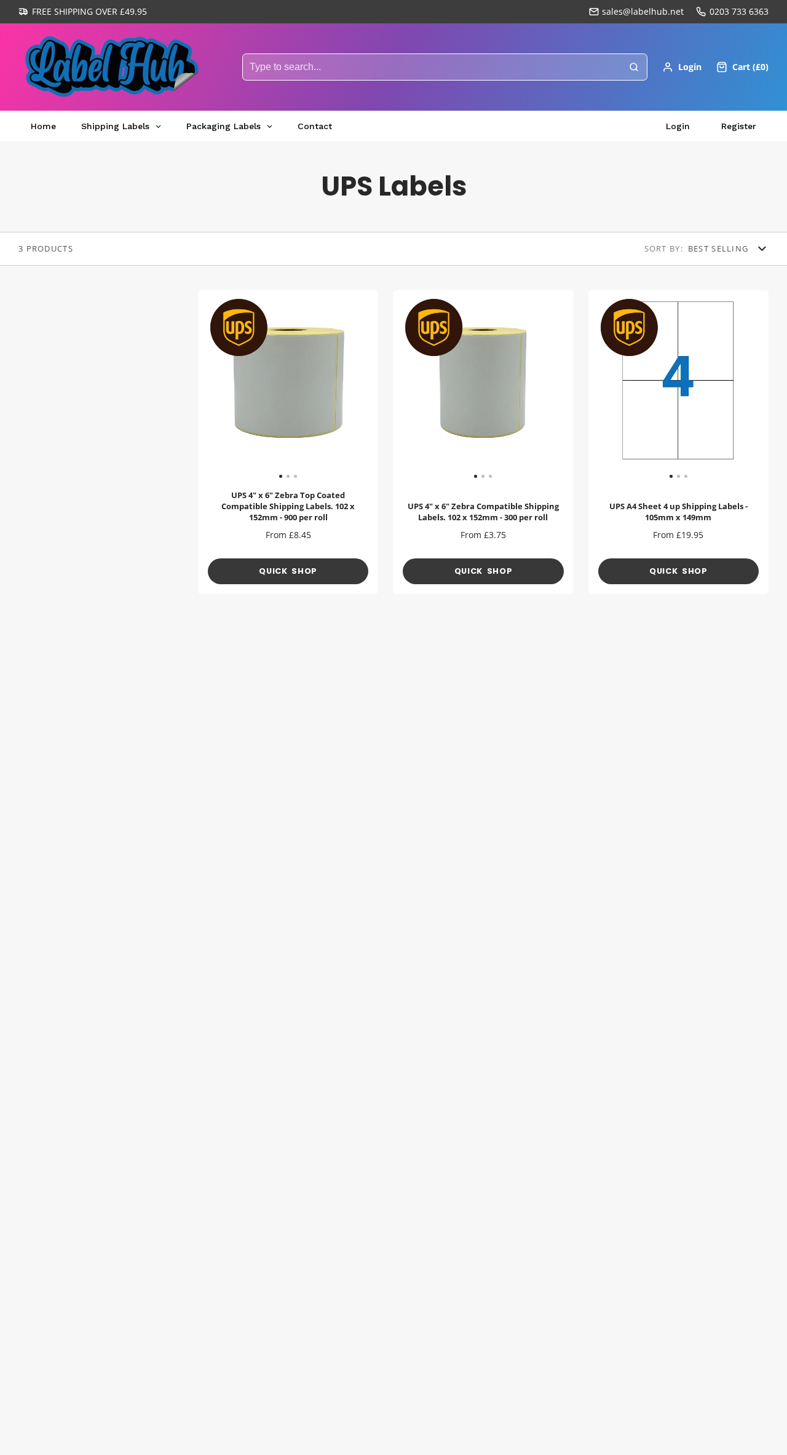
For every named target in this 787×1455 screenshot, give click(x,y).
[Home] (110, 67)
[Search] (634, 67)
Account (682, 67)
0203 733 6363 (739, 11)
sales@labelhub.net (643, 11)
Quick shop (288, 571)
